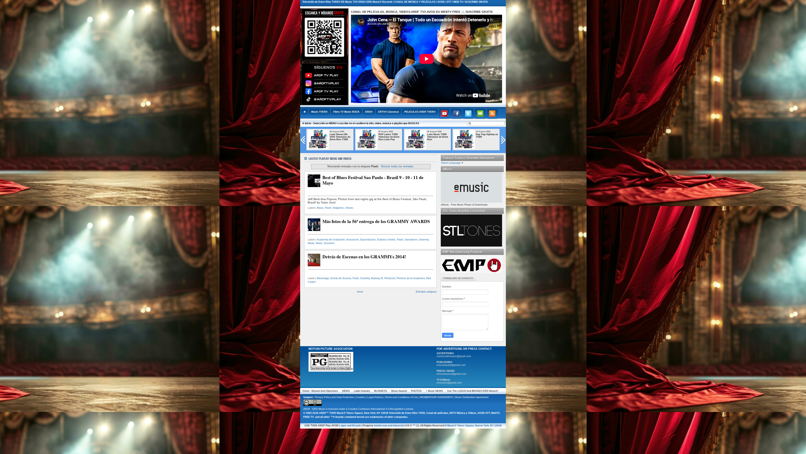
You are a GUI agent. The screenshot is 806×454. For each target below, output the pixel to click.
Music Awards (399, 390)
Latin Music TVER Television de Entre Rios (340, 137)
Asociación (352, 239)
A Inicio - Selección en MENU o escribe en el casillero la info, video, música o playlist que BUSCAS (360, 123)
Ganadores (411, 239)
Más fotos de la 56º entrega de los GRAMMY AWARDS (376, 221)
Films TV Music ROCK (346, 111)
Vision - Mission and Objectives (320, 390)
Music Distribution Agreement (471, 397)
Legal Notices (375, 397)
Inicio (360, 291)
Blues (320, 207)
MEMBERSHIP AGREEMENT (436, 397)
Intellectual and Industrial (389, 425)
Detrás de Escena (340, 278)
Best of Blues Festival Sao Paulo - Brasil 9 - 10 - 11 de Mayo (373, 180)
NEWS (346, 390)
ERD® (369, 111)
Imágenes (338, 207)
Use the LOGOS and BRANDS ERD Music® (472, 390)
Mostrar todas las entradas (397, 166)
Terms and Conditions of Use (401, 397)
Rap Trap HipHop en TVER (389, 135)
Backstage (323, 278)
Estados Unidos (386, 239)
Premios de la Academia (410, 278)
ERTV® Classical (388, 111)
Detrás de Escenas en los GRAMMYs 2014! (364, 256)
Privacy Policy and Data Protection (334, 397)
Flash (328, 207)
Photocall (389, 278)
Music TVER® (319, 111)
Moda (311, 243)
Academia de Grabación (331, 239)
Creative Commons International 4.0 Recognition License (380, 409)
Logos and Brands (350, 425)
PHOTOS (416, 390)
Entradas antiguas (426, 291)
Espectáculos (368, 239)
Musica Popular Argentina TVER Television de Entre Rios (486, 138)
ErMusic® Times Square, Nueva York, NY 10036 (473, 425)
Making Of (377, 278)
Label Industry (362, 390)
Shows (349, 207)
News (319, 243)
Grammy (424, 239)
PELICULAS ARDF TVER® (420, 111)
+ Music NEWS (434, 390)
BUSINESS (380, 390)
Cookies (360, 397)
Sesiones (328, 243)
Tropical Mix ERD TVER (436, 135)
